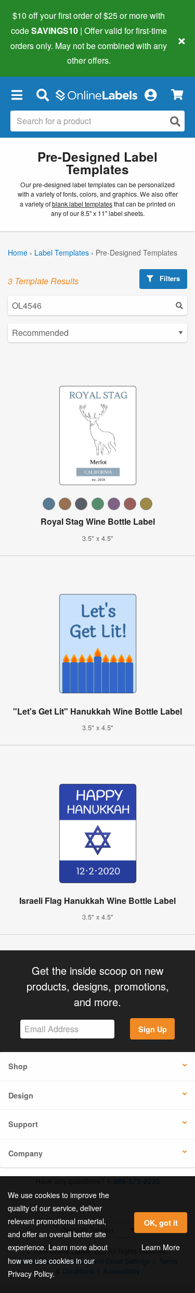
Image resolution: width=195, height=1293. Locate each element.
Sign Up (152, 1029)
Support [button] (23, 1124)
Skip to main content (37, 52)
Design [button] (20, 1095)
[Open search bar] (42, 94)
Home (18, 252)
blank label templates (82, 204)
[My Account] (150, 94)
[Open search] (175, 121)
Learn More (160, 1247)
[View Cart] (177, 94)
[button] (16, 94)
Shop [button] (18, 1066)
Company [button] (25, 1153)
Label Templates (61, 252)
